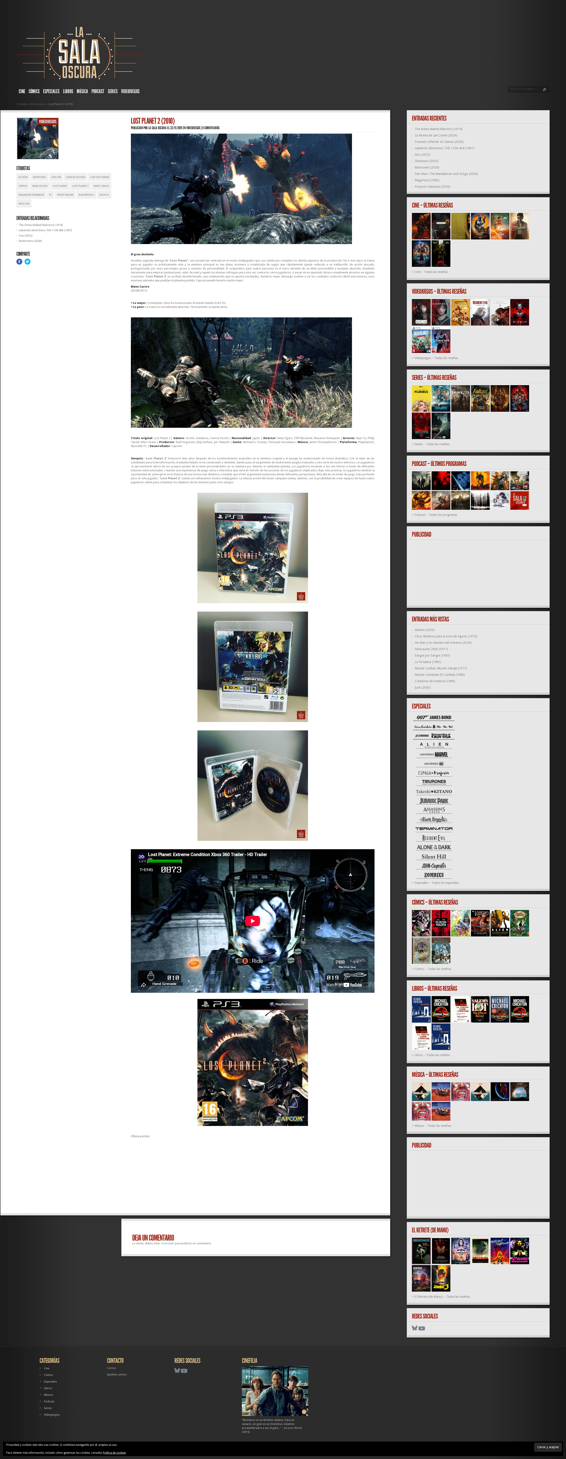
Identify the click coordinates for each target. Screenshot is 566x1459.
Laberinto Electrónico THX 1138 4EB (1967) (45, 230)
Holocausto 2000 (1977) (431, 649)
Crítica (23, 186)
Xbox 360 (24, 203)
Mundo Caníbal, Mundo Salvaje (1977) (441, 668)
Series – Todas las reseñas (432, 444)
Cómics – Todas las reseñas (433, 969)
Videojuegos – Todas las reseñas (436, 358)
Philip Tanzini (65, 194)
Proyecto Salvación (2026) (432, 186)
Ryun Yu (104, 194)
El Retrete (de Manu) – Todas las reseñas (442, 1296)
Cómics (34, 91)
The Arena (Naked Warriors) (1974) (41, 225)
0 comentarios (211, 127)
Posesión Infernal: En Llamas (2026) (439, 142)
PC (50, 194)
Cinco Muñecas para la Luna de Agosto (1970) (446, 636)
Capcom (56, 177)
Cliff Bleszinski (99, 177)
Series (113, 91)
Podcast (98, 91)
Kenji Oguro (40, 186)
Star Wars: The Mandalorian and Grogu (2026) (446, 174)
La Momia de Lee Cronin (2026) (436, 135)
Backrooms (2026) (30, 241)
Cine (22, 91)
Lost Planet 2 (80, 186)
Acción (23, 177)
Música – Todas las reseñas (433, 1125)
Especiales (51, 91)
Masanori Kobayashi (31, 194)
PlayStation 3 (86, 194)
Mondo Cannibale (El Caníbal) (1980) (440, 674)
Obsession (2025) (426, 161)
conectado (167, 1243)
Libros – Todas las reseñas (432, 1055)
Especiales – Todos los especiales (437, 883)
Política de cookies (114, 1452)
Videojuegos (130, 91)
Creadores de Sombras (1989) (435, 681)
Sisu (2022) (26, 235)
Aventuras (39, 177)
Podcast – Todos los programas (436, 515)
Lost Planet (60, 186)
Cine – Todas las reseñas (431, 272)
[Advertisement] (253, 1178)
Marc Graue (101, 186)
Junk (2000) (423, 687)
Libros (68, 91)
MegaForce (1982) (427, 180)
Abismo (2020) (425, 630)
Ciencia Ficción (75, 177)
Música (82, 91)
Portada (22, 104)
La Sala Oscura (157, 127)
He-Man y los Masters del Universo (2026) (443, 642)
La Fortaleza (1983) (428, 662)
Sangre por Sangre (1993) (432, 655)
